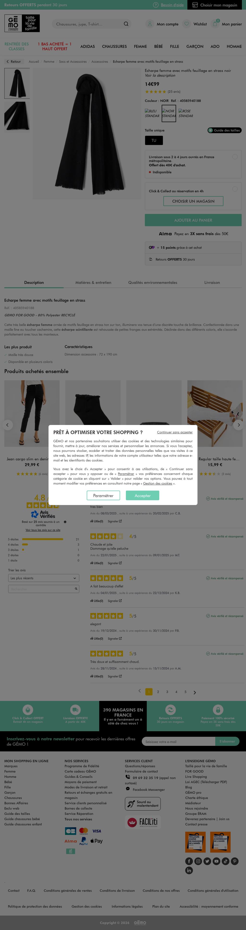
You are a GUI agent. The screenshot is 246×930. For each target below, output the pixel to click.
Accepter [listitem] (143, 495)
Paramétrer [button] (126, 473)
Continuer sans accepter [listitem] (175, 432)
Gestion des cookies (157, 483)
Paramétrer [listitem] (103, 495)
